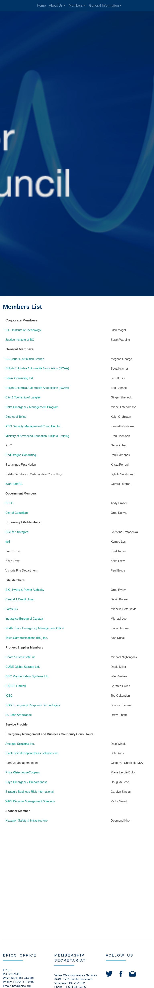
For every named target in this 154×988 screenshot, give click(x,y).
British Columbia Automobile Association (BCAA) (37, 368)
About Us (56, 5)
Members (76, 5)
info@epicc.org (21, 985)
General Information (104, 5)
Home (41, 5)
